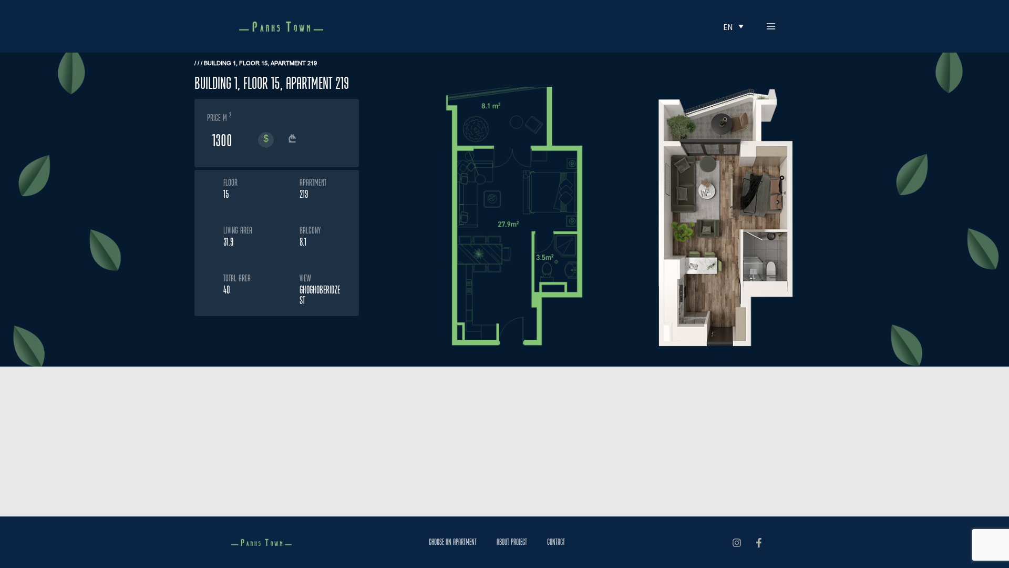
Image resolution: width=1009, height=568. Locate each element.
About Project (512, 542)
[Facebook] (759, 542)
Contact (556, 542)
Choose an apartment (453, 542)
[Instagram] (737, 542)
